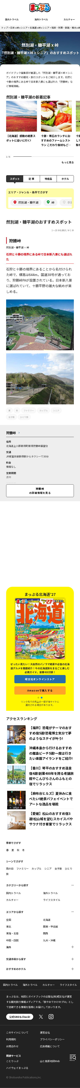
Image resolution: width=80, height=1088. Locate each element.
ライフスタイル (51, 899)
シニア (56, 410)
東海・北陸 (12, 933)
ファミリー (29, 410)
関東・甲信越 (50, 926)
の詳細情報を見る (40, 490)
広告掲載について (50, 1046)
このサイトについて (17, 1032)
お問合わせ (12, 1046)
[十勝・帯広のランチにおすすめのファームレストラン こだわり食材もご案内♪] (56, 127)
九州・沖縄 (49, 940)
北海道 (46, 919)
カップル (43, 410)
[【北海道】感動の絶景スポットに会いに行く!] (21, 124)
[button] (38, 697)
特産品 (48, 178)
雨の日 (10, 868)
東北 (8, 926)
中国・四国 (12, 940)
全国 (8, 919)
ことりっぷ (12, 1061)
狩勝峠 (15, 240)
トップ (4, 27)
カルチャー (69, 19)
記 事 (31, 178)
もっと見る (68, 162)
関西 (45, 933)
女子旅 (11, 417)
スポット (15, 178)
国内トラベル (12, 19)
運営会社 (45, 1032)
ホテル (65, 178)
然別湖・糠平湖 (14, 247)
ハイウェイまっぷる (17, 1067)
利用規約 (11, 1039)
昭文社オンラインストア (40, 679)
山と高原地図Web (50, 1061)
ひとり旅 (24, 417)
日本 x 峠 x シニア (18, 27)
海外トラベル (41, 19)
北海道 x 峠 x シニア (39, 27)
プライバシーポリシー (52, 1039)
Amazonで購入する (40, 690)
